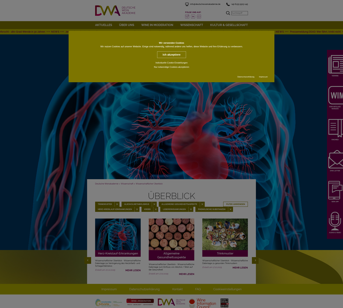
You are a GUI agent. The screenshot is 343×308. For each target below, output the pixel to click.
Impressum (263, 77)
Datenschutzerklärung (245, 77)
